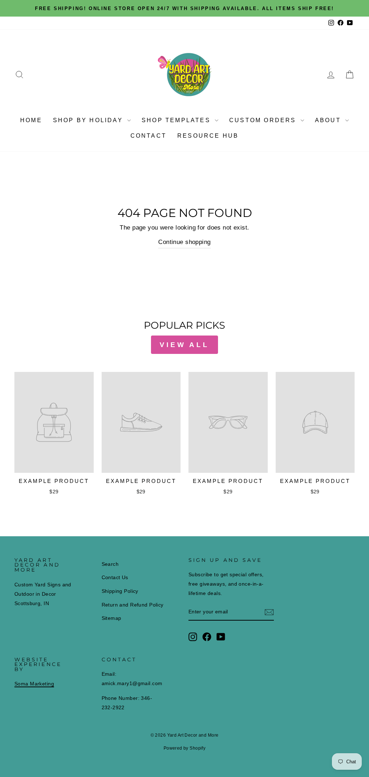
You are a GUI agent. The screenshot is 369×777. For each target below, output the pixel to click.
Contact (148, 136)
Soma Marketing (34, 684)
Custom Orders (264, 120)
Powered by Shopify (185, 748)
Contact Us (115, 577)
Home (31, 120)
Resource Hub (208, 136)
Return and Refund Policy (133, 605)
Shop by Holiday (89, 120)
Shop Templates (177, 120)
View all (184, 344)
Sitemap (111, 618)
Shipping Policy (120, 591)
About (329, 120)
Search (110, 564)
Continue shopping (184, 242)
